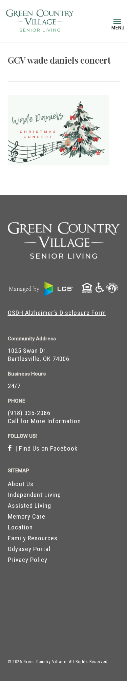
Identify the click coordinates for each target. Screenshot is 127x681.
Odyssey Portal (29, 549)
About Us (21, 484)
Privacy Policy (27, 560)
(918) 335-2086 (29, 413)
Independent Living (34, 495)
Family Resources (33, 538)
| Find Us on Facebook (45, 448)
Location (20, 527)
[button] (117, 21)
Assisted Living (29, 505)
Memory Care (26, 516)
